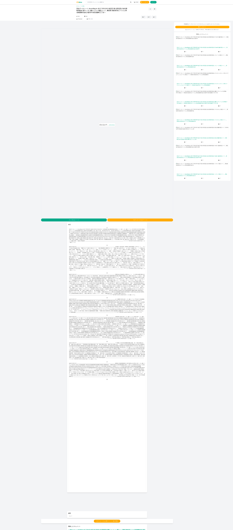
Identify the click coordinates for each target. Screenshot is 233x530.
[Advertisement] (21, 40)
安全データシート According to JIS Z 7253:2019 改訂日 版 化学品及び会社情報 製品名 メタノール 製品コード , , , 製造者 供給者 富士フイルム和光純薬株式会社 (202, 66)
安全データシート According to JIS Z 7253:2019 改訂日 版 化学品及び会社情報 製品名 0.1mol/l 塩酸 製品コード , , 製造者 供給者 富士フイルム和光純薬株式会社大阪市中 (202, 48)
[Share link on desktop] (150, 9)
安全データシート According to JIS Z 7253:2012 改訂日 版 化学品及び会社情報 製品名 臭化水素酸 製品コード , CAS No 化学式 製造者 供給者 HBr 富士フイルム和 (202, 138)
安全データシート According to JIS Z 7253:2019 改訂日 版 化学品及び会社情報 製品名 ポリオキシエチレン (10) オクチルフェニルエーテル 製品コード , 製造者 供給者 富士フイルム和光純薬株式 (202, 84)
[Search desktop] (130, 2)
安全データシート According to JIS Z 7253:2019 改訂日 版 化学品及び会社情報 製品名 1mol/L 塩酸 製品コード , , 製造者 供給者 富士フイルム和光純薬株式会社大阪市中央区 (202, 156)
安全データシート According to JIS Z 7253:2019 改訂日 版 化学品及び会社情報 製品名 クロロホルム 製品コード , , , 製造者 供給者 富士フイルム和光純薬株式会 (202, 120)
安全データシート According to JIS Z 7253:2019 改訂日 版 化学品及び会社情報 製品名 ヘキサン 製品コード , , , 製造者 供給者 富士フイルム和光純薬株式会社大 (202, 175)
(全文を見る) (112, 125)
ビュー (70, 516)
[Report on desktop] (155, 9)
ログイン (153, 2)
